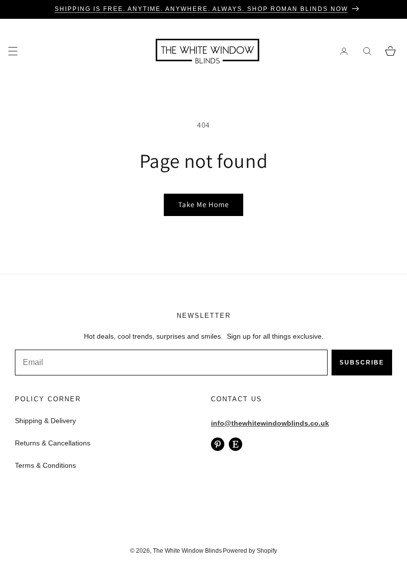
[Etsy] (235, 444)
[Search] (367, 51)
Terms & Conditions (45, 465)
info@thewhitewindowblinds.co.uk (270, 423)
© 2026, (141, 550)
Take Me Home (203, 204)
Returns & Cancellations (52, 443)
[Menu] (12, 51)
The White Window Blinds (187, 550)
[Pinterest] (217, 444)
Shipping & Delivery (45, 421)
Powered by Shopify (250, 550)
